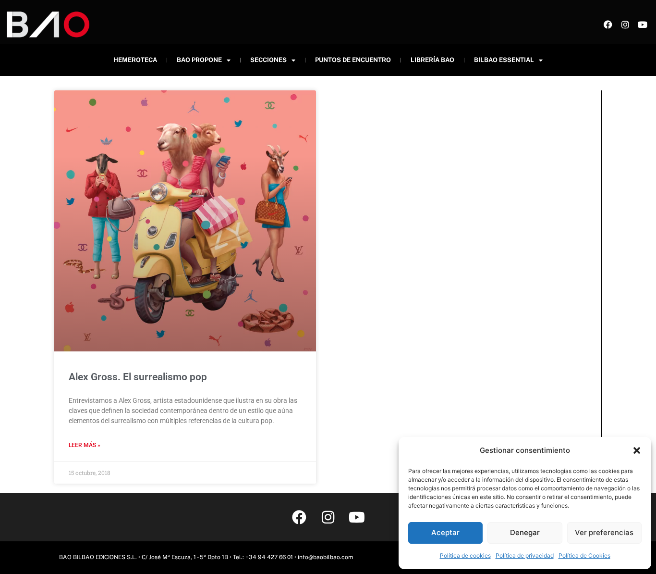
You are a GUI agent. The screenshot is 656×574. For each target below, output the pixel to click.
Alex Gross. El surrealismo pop (138, 377)
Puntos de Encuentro (353, 59)
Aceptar (445, 532)
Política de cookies (465, 555)
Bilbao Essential (504, 59)
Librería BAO (432, 59)
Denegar (525, 532)
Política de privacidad (525, 555)
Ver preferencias (604, 532)
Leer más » (84, 445)
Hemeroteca (135, 59)
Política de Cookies (584, 555)
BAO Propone (199, 59)
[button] (637, 450)
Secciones (268, 59)
